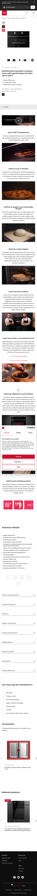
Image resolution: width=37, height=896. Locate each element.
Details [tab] (18, 432)
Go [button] (33, 7)
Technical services (7, 863)
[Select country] (30, 12)
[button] (16, 7)
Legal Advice (8, 890)
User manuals (22, 858)
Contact (20, 871)
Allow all (18, 456)
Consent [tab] (6, 432)
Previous (1, 758)
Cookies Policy (28, 890)
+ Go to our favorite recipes (18, 356)
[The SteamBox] (18, 750)
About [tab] (30, 432)
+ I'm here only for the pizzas (18, 360)
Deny (18, 467)
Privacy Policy (18, 890)
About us (21, 868)
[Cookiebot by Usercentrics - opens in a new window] (27, 428)
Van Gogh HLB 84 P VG (12, 826)
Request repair (6, 858)
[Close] (34, 1)
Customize (17, 462)
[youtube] (18, 877)
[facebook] (14, 877)
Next (29, 60)
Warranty (4, 860)
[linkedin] (22, 877)
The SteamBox (9, 765)
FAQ (19, 860)
